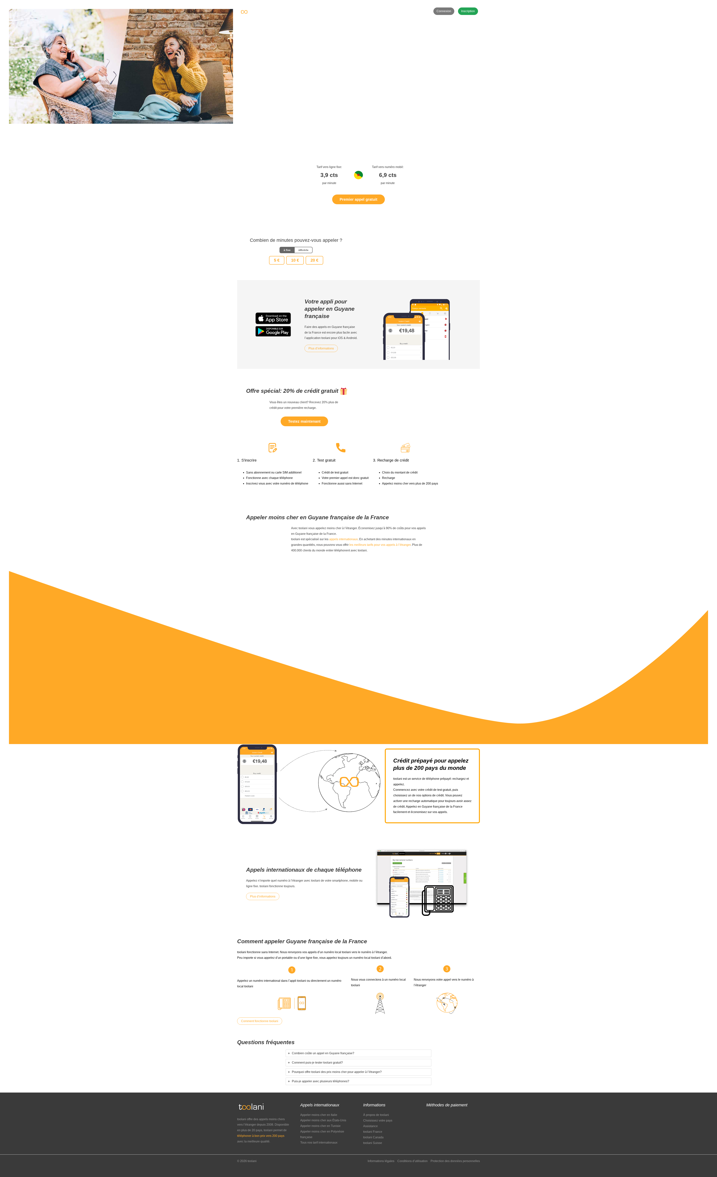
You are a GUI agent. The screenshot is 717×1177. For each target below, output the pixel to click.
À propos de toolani (376, 1114)
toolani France (372, 1131)
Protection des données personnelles (455, 1161)
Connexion (444, 11)
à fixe (287, 250)
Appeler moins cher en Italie (318, 1114)
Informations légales (381, 1161)
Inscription (468, 11)
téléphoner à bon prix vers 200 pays (260, 1135)
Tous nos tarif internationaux (318, 1142)
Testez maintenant (304, 421)
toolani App (340, 11)
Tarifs (323, 11)
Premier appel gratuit (358, 199)
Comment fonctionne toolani (259, 1021)
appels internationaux (343, 539)
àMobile (303, 250)
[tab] (358, 1053)
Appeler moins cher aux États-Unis (323, 1120)
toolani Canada (373, 1137)
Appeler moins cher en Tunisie (320, 1125)
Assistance (390, 11)
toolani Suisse (372, 1142)
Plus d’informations (321, 348)
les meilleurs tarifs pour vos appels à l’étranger (380, 544)
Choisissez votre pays (377, 1120)
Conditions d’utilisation (412, 1161)
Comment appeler (365, 11)
